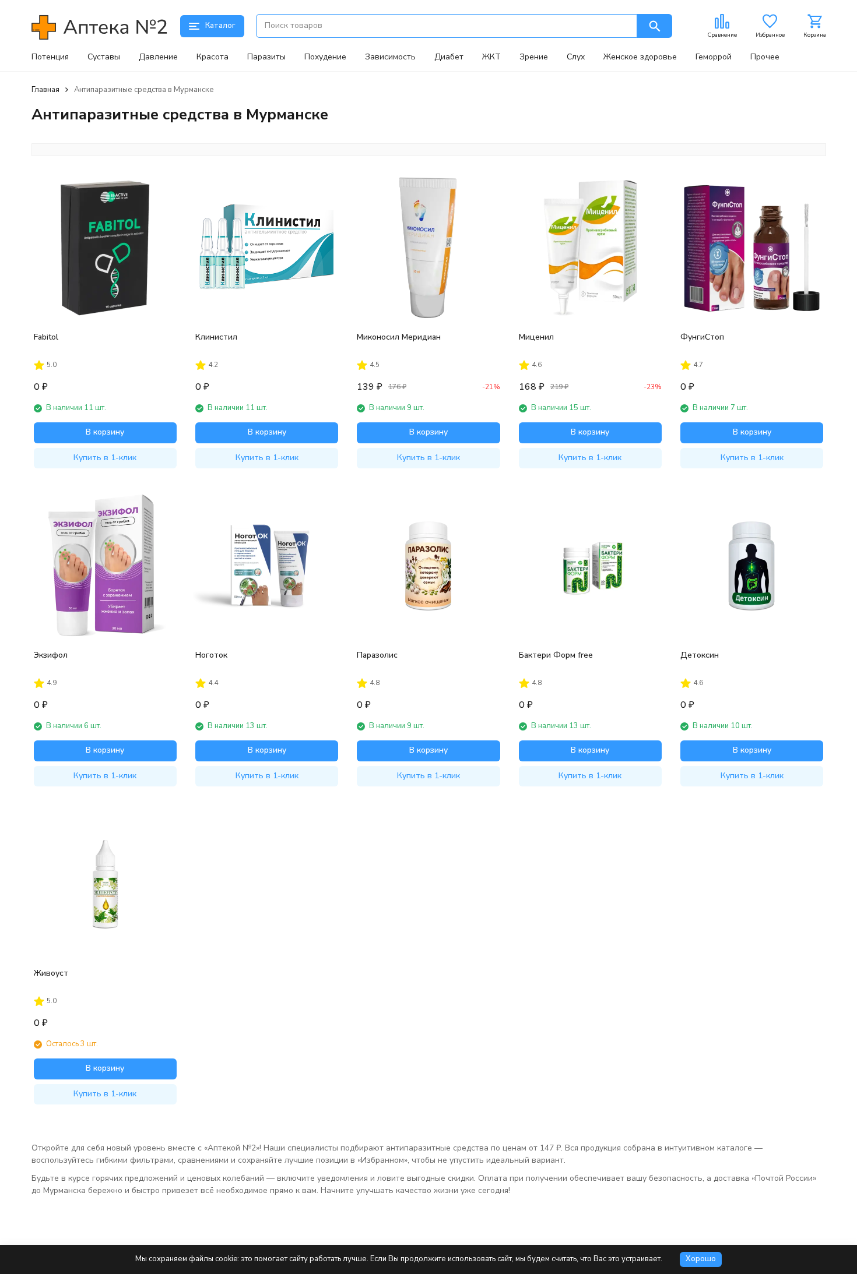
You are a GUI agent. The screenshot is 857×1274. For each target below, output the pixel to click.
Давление (158, 57)
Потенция (50, 57)
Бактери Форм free (556, 655)
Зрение (533, 57)
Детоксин (699, 655)
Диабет (448, 57)
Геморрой (714, 57)
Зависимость (390, 57)
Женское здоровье (640, 57)
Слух (576, 57)
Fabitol (46, 337)
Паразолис (377, 655)
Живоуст (51, 973)
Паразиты (266, 57)
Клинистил (216, 337)
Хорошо (701, 1259)
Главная (45, 89)
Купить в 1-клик (104, 457)
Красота (212, 57)
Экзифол (51, 655)
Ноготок (211, 655)
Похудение (325, 57)
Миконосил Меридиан (399, 337)
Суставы (103, 57)
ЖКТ (491, 57)
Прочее (764, 57)
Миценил (536, 337)
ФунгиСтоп (702, 337)
